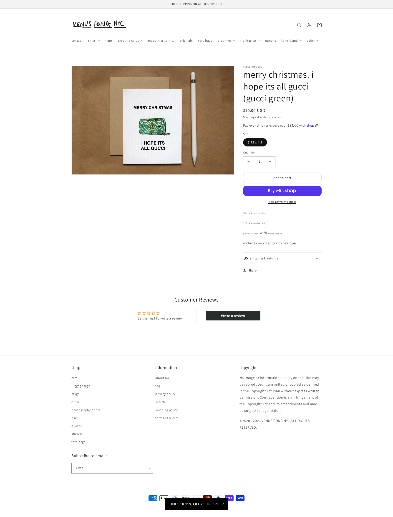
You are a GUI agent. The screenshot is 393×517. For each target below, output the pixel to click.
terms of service (167, 418)
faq (157, 386)
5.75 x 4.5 (255, 142)
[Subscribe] (148, 468)
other (75, 402)
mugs (75, 394)
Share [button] (252, 270)
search (160, 402)
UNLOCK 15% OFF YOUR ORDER (196, 504)
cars (74, 378)
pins (74, 418)
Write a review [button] (233, 315)
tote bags (78, 442)
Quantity (248, 152)
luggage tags (80, 386)
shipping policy (166, 410)
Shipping (249, 117)
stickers (77, 434)
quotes (76, 426)
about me (162, 378)
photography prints (85, 410)
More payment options (282, 201)
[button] (93, 40)
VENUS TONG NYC (276, 420)
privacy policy (165, 394)
